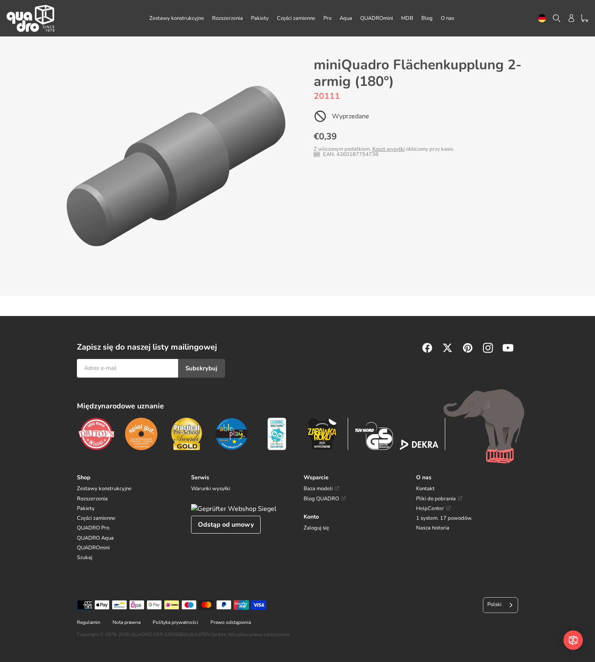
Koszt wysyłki (388, 149)
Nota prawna (126, 622)
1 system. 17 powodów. (444, 518)
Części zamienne (96, 518)
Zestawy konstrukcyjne (104, 488)
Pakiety (86, 508)
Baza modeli (318, 488)
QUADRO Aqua (95, 538)
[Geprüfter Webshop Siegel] (233, 509)
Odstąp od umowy (226, 524)
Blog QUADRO (321, 498)
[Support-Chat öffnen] (573, 640)
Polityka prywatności (175, 622)
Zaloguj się (316, 528)
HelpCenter (430, 508)
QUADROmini (93, 547)
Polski (494, 604)
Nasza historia (432, 528)
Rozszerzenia (92, 498)
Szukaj (84, 557)
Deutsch (542, 18)
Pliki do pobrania (436, 498)
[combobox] (542, 18)
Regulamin (88, 622)
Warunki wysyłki (210, 488)
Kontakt (425, 488)
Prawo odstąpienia (230, 622)
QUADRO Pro (93, 528)
